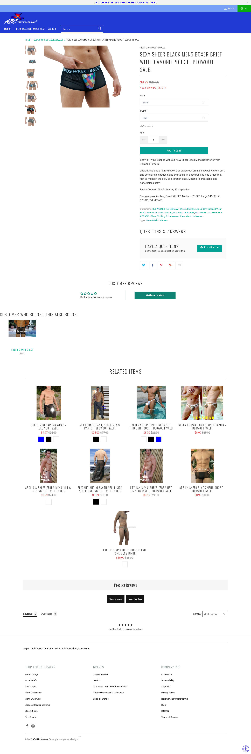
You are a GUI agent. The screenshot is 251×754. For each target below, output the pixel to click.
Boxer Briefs (31, 680)
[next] (132, 76)
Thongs (76, 648)
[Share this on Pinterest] (161, 265)
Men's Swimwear (33, 699)
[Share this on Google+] (170, 265)
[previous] (49, 76)
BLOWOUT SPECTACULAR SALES (169, 208)
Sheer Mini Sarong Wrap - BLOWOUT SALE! (49, 403)
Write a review (155, 295)
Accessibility (167, 680)
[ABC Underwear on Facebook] (27, 726)
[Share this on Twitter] (143, 265)
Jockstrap (85, 648)
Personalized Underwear (30, 28)
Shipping (165, 686)
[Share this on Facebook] (152, 265)
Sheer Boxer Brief (22, 349)
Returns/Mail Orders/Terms (174, 699)
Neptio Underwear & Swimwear (108, 692)
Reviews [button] (27, 613)
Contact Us (166, 674)
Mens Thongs (31, 674)
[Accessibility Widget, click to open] (245, 748)
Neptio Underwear (32, 648)
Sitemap (165, 711)
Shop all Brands (101, 699)
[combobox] (82, 29)
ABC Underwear (40, 739)
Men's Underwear (33, 692)
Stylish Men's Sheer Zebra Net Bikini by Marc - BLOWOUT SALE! (151, 466)
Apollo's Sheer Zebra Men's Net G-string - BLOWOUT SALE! (49, 466)
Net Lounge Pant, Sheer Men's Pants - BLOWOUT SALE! (100, 403)
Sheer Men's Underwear (191, 216)
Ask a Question (211, 247)
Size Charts (30, 717)
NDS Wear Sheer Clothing (159, 212)
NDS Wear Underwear (183, 212)
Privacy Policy (168, 692)
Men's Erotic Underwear (198, 208)
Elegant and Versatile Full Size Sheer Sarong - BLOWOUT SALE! (100, 466)
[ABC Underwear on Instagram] (33, 726)
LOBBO (46, 648)
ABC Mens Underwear (61, 648)
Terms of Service (169, 717)
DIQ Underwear (100, 674)
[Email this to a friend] (179, 265)
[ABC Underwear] (127, 18)
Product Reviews (125, 585)
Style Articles (31, 711)
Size (142, 95)
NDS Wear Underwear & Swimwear (110, 686)
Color (143, 111)
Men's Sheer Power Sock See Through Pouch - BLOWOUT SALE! (151, 403)
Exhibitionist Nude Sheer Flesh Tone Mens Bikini (125, 528)
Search (52, 28)
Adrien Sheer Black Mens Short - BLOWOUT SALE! (202, 466)
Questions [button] (46, 613)
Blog (163, 705)
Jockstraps (30, 686)
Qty (142, 132)
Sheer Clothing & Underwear (165, 216)
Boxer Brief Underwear (157, 220)
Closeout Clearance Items (37, 705)
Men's (7, 28)
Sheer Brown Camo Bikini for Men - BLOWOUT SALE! (202, 403)
